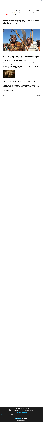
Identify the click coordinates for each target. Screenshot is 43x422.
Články (13, 12)
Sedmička (16, 10)
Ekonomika (30, 12)
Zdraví (13, 14)
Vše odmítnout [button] (24, 418)
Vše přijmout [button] (18, 418)
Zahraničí (20, 12)
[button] (21, 412)
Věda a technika (25, 12)
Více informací (22, 411)
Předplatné (37, 10)
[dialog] (21, 414)
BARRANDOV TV (23, 10)
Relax (16, 14)
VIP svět (26, 10)
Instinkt (19, 10)
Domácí (17, 12)
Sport (34, 12)
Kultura (37, 12)
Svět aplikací (34, 10)
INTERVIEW (30, 10)
